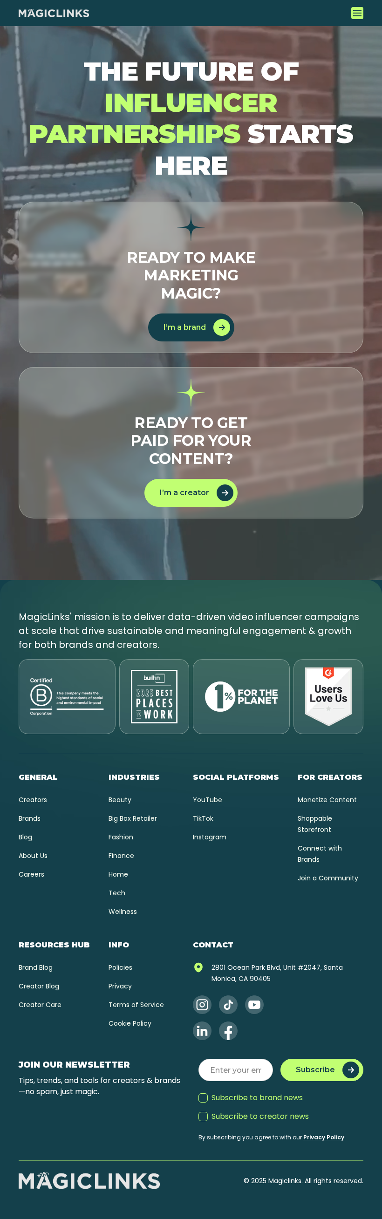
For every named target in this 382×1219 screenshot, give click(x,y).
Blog (25, 837)
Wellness (123, 911)
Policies (120, 967)
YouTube (207, 799)
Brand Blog (36, 967)
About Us (33, 855)
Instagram (209, 837)
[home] (54, 13)
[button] (357, 13)
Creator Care (40, 1004)
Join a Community (328, 878)
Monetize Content (327, 799)
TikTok (203, 818)
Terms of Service (136, 1004)
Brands (30, 818)
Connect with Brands (320, 854)
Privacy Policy (323, 1137)
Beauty (120, 799)
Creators (33, 799)
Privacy (120, 986)
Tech (117, 893)
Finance (121, 855)
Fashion (121, 837)
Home (118, 874)
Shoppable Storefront (315, 824)
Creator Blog (39, 986)
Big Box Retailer (133, 818)
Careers (31, 874)
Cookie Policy (130, 1023)
